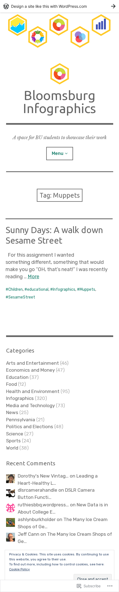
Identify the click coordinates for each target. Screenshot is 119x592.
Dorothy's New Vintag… (43, 476)
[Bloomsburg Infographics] (59, 33)
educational (37, 289)
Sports (13, 440)
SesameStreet (21, 297)
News (12, 412)
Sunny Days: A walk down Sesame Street (54, 235)
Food (11, 384)
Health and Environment (33, 391)
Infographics (64, 289)
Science (14, 434)
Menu (57, 153)
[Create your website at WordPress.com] (59, 6)
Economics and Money (30, 370)
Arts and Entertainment (32, 363)
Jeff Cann (28, 534)
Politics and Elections (29, 426)
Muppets (87, 289)
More (33, 277)
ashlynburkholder (37, 519)
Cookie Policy (19, 569)
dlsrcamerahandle (37, 490)
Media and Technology (30, 405)
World (12, 448)
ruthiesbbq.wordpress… (43, 504)
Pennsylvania (20, 419)
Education (17, 377)
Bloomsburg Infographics (59, 102)
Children (15, 289)
